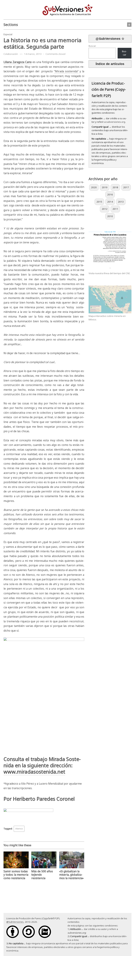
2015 (99, 201)
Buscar (92, 45)
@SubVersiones (15, 921)
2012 (104, 208)
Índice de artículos (110, 64)
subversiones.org (115, 121)
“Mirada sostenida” (66, 71)
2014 (110, 201)
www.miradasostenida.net (34, 771)
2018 (115, 187)
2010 (110, 216)
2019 (104, 187)
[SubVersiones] (67, 9)
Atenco (19, 828)
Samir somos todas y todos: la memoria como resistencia (16, 875)
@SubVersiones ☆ (110, 38)
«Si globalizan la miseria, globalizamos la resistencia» (71, 875)
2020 (94, 187)
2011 (115, 208)
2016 (110, 194)
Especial (8, 34)
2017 (126, 187)
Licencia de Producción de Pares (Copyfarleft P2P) (109, 89)
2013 (121, 201)
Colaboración (11, 53)
